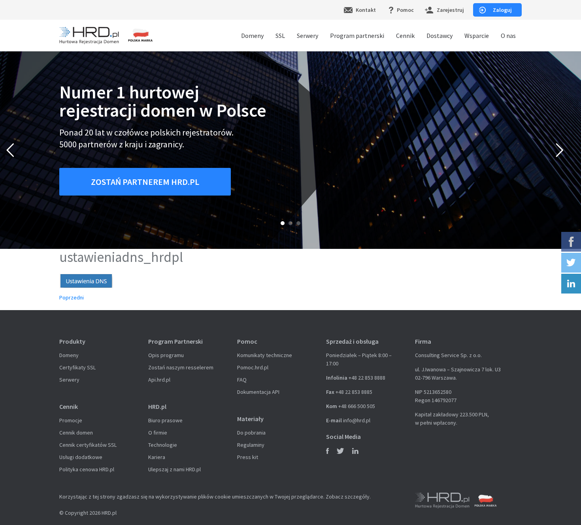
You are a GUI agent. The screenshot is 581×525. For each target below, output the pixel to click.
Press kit (247, 457)
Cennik (405, 36)
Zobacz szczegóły (348, 496)
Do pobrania (251, 432)
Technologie (162, 444)
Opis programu (166, 355)
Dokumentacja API (258, 391)
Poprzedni (71, 297)
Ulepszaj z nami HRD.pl (174, 469)
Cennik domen (76, 432)
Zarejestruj (450, 9)
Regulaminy (250, 444)
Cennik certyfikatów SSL (88, 444)
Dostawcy (439, 36)
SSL (280, 36)
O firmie (157, 432)
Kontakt (366, 9)
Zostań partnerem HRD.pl (145, 181)
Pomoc (405, 9)
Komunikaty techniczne (264, 355)
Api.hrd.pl (159, 379)
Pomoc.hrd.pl (252, 367)
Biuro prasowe (165, 420)
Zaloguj (502, 9)
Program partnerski (357, 36)
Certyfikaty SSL (77, 367)
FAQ (242, 379)
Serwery (307, 36)
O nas (508, 36)
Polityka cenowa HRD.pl (86, 469)
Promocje (70, 420)
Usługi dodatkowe (80, 457)
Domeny (252, 36)
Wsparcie (476, 36)
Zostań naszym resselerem (180, 367)
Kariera (156, 457)
